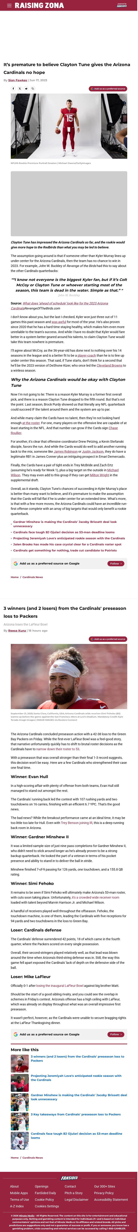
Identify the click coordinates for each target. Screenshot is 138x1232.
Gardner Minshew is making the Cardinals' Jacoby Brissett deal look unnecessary (65, 524)
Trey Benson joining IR (76, 823)
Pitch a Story (74, 1193)
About (14, 1186)
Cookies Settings (47, 1206)
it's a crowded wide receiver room (95, 897)
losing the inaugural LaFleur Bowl (59, 986)
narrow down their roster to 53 (57, 749)
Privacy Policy (104, 1193)
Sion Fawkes (17, 80)
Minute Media (26, 1215)
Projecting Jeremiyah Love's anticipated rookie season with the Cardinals (69, 538)
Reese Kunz (17, 630)
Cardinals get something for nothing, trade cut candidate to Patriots (65, 550)
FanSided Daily (45, 1193)
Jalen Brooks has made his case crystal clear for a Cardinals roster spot (67, 544)
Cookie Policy (44, 1199)
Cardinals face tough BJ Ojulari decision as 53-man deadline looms (64, 532)
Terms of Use (19, 1199)
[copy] (32, 88)
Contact (70, 1186)
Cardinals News (32, 577)
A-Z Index (17, 1206)
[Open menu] (9, 5)
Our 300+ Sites (104, 1186)
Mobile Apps (19, 1193)
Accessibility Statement (111, 1199)
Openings (41, 1186)
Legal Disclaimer (76, 1199)
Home (15, 577)
